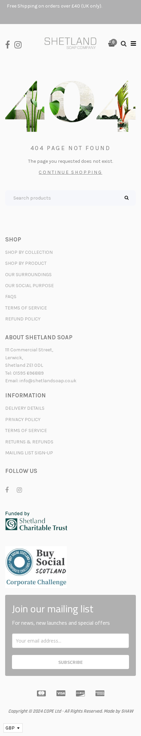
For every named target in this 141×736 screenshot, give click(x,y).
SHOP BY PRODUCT (26, 263)
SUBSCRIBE (70, 662)
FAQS (10, 296)
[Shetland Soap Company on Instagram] (19, 44)
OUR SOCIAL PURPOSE (29, 285)
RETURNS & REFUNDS (29, 442)
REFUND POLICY (22, 319)
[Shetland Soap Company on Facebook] (9, 44)
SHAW (127, 711)
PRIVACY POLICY (22, 419)
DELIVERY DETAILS (24, 408)
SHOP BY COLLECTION (29, 252)
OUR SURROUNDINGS (28, 275)
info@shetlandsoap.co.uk (48, 381)
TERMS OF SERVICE (26, 308)
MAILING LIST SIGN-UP (29, 453)
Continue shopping (70, 172)
